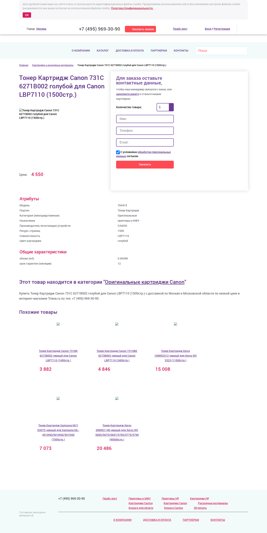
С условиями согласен (143, 154)
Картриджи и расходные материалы (52, 65)
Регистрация (222, 29)
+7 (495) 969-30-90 (99, 29)
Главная (23, 65)
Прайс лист (110, 498)
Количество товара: (129, 107)
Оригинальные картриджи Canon (145, 281)
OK (27, 15)
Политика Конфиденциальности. (132, 8)
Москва (41, 29)
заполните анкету (127, 94)
